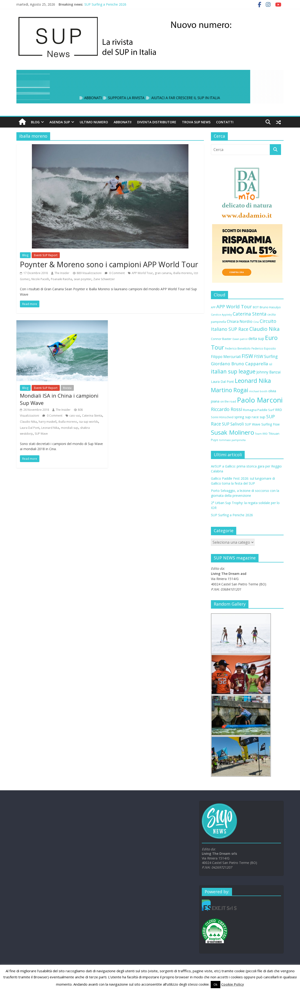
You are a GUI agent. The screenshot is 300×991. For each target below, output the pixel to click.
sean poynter (82, 279)
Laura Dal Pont (29, 428)
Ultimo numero (94, 122)
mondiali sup (69, 428)
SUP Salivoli (233, 424)
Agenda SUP (59, 122)
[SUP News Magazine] (147, 16)
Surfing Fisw (270, 424)
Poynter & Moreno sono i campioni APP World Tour (109, 264)
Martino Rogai (229, 390)
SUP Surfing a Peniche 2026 (232, 515)
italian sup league (233, 371)
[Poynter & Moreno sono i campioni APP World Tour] (110, 147)
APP (213, 307)
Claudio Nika (28, 422)
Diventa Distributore (156, 122)
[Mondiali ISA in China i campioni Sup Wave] (62, 323)
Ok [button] (216, 984)
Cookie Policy (232, 984)
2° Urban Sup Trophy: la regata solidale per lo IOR (122, 4)
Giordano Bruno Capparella (239, 363)
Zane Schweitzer (104, 279)
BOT (256, 307)
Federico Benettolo (238, 348)
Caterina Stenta (92, 416)
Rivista (67, 388)
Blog (35, 122)
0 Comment (117, 273)
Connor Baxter (221, 339)
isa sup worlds (88, 422)
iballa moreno (182, 273)
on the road (228, 401)
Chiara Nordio (239, 321)
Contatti (224, 122)
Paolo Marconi (260, 400)
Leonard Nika (50, 428)
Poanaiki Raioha (61, 279)
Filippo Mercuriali (226, 356)
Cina (256, 322)
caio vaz (74, 416)
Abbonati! (122, 122)
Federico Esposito (263, 348)
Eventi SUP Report (45, 255)
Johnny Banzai (268, 372)
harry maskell (47, 422)
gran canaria (163, 273)
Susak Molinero (232, 432)
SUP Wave (41, 434)
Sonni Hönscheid (222, 417)
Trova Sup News (196, 122)
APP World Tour (142, 273)
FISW (247, 356)
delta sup (256, 338)
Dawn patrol (240, 339)
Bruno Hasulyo (270, 307)
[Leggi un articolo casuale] (278, 122)
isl (270, 364)
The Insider (62, 273)
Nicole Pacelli (40, 279)
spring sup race (246, 416)
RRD (278, 409)
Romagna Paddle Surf (258, 410)
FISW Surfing (266, 356)
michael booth (258, 391)
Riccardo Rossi (226, 409)
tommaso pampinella (232, 440)
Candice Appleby (221, 314)
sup (262, 416)
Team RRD (261, 433)
